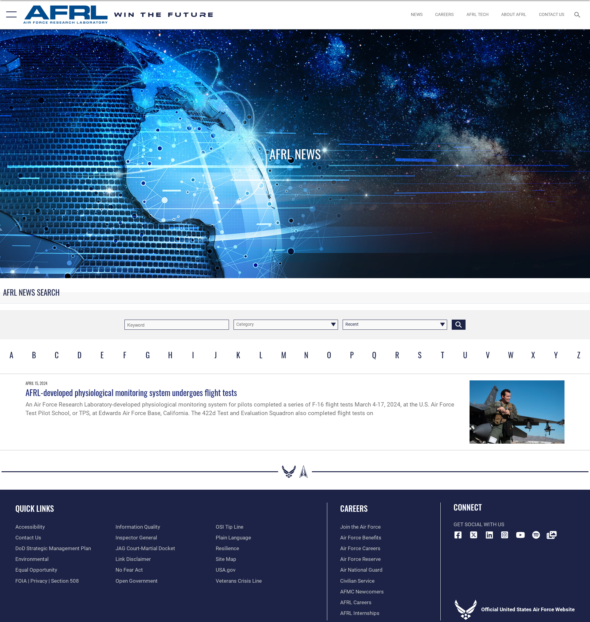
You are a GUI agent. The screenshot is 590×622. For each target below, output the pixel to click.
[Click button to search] (459, 325)
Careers (354, 508)
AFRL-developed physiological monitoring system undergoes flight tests (131, 392)
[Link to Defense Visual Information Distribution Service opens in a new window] (551, 534)
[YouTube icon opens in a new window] (520, 534)
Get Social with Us (479, 524)
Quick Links (34, 508)
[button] (10, 14)
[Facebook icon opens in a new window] (458, 534)
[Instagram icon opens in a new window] (504, 534)
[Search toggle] (578, 14)
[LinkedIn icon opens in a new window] (489, 534)
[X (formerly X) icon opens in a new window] (473, 534)
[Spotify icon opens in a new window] (536, 534)
